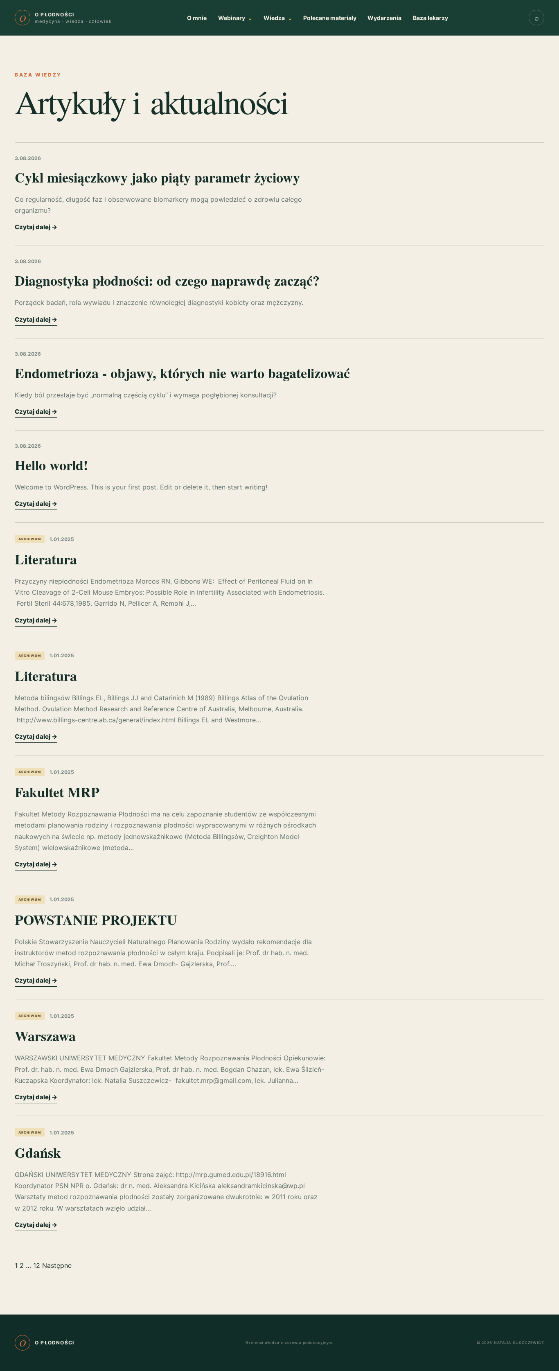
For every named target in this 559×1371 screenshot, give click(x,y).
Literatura (46, 559)
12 (36, 1265)
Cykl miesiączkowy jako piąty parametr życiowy (157, 177)
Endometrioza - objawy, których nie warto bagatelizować (182, 373)
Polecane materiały (329, 17)
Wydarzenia (384, 17)
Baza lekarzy (430, 17)
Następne (57, 1265)
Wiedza (278, 17)
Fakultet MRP (57, 792)
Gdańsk (38, 1152)
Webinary (235, 17)
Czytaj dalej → (36, 227)
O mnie (197, 17)
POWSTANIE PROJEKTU (96, 919)
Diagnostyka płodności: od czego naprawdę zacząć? (167, 280)
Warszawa (45, 1036)
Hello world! (51, 465)
